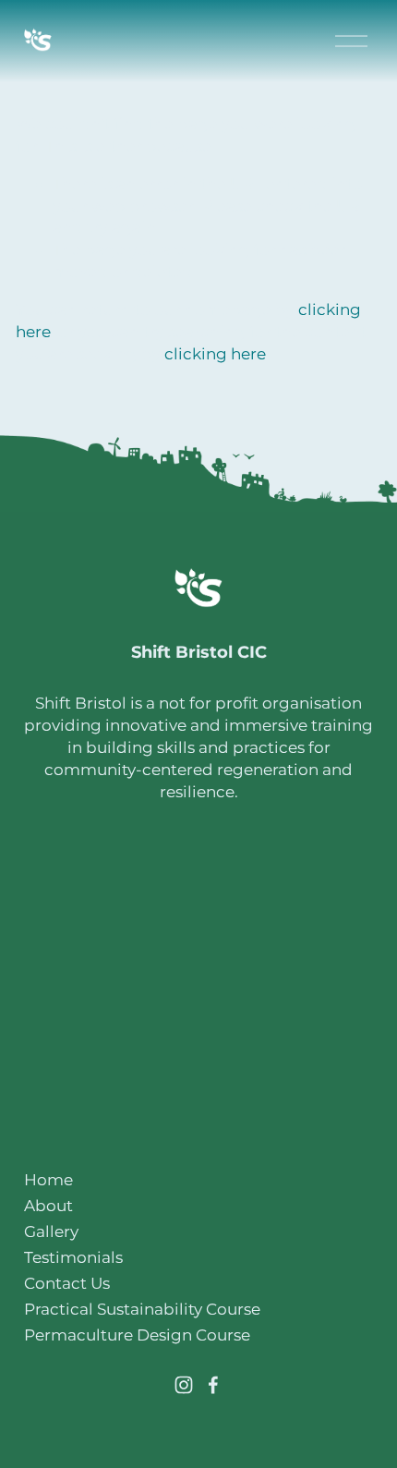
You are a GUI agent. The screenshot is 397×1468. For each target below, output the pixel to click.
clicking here (215, 353)
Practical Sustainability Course (142, 1308)
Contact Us (67, 1282)
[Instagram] (183, 1385)
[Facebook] (213, 1385)
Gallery (51, 1231)
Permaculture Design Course (137, 1334)
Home (48, 1179)
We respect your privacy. (198, 1144)
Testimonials (73, 1257)
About (48, 1205)
